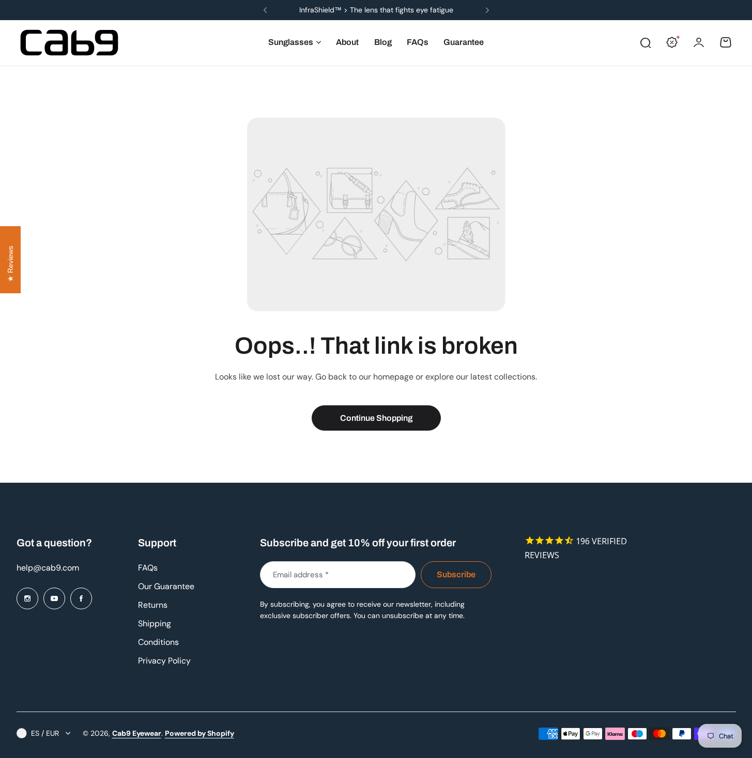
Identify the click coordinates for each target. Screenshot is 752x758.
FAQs (148, 567)
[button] (265, 10)
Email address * (301, 575)
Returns (152, 604)
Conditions (158, 642)
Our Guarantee (166, 586)
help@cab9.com (48, 567)
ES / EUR (45, 733)
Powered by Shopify (199, 733)
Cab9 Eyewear (136, 733)
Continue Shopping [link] (376, 418)
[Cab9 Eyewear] (69, 42)
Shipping (154, 623)
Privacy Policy (164, 660)
